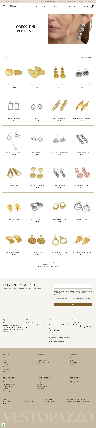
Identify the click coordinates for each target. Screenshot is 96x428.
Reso (37, 367)
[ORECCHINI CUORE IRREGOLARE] (82, 239)
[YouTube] (78, 382)
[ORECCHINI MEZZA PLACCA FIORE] (82, 72)
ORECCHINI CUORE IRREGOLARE (82, 252)
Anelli (4, 362)
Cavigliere (6, 367)
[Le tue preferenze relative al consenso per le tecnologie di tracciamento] (3, 425)
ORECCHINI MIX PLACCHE (37, 85)
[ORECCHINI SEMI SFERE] (82, 139)
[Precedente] (34, 1)
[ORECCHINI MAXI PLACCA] (13, 72)
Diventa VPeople (8, 386)
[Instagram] (74, 382)
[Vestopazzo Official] (10, 6)
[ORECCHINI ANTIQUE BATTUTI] (13, 239)
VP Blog (72, 365)
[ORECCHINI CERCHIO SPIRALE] (59, 139)
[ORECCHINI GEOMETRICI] (59, 105)
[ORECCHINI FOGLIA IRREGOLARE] (82, 105)
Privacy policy (40, 382)
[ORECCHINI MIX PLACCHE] (36, 72)
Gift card (5, 371)
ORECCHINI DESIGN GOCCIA (59, 219)
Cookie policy (40, 384)
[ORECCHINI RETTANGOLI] (13, 105)
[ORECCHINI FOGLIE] (13, 206)
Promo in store (40, 389)
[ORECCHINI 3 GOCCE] (36, 105)
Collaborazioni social (9, 384)
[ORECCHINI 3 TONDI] (59, 72)
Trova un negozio (41, 360)
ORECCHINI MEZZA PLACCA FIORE (82, 85)
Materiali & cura (74, 362)
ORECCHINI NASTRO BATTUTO (14, 185)
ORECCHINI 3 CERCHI (36, 152)
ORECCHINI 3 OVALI (82, 219)
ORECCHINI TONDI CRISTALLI (82, 185)
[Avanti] (77, 6)
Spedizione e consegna (43, 362)
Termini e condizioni (42, 386)
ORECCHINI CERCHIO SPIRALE (59, 152)
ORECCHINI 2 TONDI (36, 219)
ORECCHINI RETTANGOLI (13, 118)
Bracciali (5, 365)
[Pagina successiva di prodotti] (53, 263)
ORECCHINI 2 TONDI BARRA (36, 185)
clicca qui (6, 331)
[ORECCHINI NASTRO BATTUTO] (13, 172)
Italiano (5, 1)
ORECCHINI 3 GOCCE (36, 118)
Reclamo (39, 365)
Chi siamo (73, 358)
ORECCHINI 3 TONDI (59, 85)
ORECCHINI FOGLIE (14, 219)
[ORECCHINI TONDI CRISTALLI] (82, 172)
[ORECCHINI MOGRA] (59, 172)
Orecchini (6, 360)
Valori (71, 360)
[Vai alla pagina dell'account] (88, 7)
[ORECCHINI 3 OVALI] (82, 206)
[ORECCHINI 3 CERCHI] (36, 139)
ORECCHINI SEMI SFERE (82, 152)
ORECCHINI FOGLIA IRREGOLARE (82, 118)
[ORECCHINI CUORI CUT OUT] (13, 139)
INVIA (73, 304)
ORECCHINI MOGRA (59, 185)
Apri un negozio (7, 391)
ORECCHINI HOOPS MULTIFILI (59, 252)
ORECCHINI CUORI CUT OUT (13, 152)
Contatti (38, 358)
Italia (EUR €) (14, 1)
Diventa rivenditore (8, 382)
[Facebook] (71, 382)
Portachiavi (6, 369)
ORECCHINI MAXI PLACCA (14, 85)
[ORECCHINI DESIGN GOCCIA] (59, 206)
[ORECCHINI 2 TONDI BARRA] (36, 172)
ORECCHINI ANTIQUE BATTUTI (14, 252)
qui (57, 294)
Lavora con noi (7, 389)
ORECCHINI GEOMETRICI (59, 118)
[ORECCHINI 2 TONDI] (36, 206)
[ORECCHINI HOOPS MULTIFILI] (59, 239)
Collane (5, 358)
